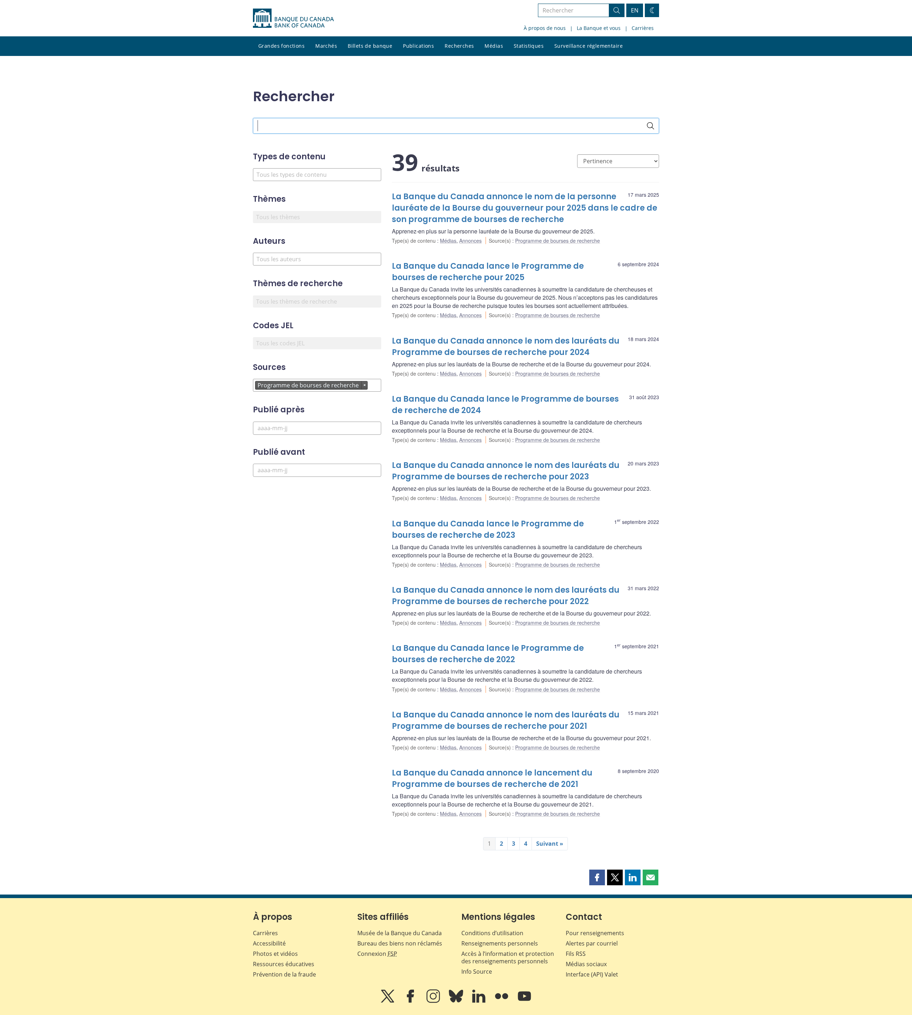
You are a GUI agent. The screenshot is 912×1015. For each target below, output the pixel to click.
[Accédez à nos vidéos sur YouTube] (524, 1001)
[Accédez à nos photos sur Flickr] (502, 1001)
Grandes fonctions (281, 45)
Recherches (459, 45)
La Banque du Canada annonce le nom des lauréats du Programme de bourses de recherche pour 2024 (506, 346)
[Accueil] (293, 18)
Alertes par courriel (592, 943)
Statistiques (529, 45)
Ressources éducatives (283, 964)
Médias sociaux (586, 964)
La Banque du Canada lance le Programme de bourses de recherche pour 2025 (488, 272)
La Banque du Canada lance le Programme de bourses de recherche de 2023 (488, 529)
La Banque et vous (599, 28)
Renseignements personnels (499, 943)
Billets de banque (370, 45)
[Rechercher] (650, 126)
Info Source (476, 971)
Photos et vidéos (275, 954)
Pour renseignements (595, 933)
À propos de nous (545, 28)
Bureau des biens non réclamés (399, 943)
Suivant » (549, 843)
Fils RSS (576, 954)
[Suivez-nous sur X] (388, 1001)
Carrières (643, 28)
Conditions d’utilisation (492, 933)
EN (634, 10)
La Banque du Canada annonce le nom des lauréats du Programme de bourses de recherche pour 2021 (506, 720)
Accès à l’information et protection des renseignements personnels (507, 957)
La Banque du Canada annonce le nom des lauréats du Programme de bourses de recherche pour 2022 (506, 595)
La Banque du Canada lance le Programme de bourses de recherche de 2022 (488, 654)
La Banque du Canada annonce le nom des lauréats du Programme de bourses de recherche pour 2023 (506, 471)
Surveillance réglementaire (588, 45)
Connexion (377, 954)
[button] (597, 877)
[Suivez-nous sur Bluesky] (456, 1001)
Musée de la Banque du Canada (399, 933)
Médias (493, 45)
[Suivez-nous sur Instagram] (434, 1001)
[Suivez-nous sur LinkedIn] (479, 1001)
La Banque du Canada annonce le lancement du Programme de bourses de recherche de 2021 (492, 778)
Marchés (326, 45)
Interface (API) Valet (592, 974)
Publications (418, 45)
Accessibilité (269, 943)
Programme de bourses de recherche (557, 240)
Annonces (470, 240)
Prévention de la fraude (284, 974)
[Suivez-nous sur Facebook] (411, 1001)
